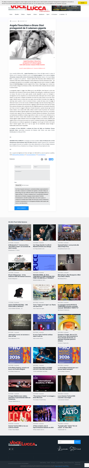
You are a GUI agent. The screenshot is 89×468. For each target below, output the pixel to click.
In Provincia (54, 14)
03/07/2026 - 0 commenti (63, 365)
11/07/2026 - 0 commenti (13, 302)
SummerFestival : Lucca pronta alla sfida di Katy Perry (68, 246)
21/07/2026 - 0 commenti (13, 242)
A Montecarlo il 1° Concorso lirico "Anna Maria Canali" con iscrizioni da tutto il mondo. (19, 246)
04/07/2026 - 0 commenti (13, 365)
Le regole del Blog (59, 462)
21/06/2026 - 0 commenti (63, 423)
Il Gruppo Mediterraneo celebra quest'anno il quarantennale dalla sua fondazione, (19, 397)
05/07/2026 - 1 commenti (13, 332)
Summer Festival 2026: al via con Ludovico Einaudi (18, 426)
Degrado (29, 14)
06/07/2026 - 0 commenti (38, 302)
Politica (23, 14)
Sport (48, 14)
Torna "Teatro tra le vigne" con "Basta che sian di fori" (44, 305)
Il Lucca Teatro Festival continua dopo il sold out (43, 335)
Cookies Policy (77, 464)
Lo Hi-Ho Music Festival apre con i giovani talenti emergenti (68, 368)
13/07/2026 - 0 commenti (63, 272)
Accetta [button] (82, 2)
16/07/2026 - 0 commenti (13, 272)
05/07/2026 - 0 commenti (38, 332)
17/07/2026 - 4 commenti (63, 242)
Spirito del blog (43, 462)
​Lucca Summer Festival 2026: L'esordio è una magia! (66, 397)
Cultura (35, 14)
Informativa (53, 462)
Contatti (48, 462)
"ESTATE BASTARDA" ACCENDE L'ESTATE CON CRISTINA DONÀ (42, 368)
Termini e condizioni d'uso (69, 462)
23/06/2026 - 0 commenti (13, 423)
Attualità (17, 14)
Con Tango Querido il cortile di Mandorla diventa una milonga (42, 246)
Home (11, 14)
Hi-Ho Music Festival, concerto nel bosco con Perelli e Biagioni (18, 368)
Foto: (15, 182)
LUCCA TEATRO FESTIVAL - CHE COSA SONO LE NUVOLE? (18, 305)
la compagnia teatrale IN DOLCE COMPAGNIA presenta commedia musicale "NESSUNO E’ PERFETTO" (68, 306)
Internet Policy (77, 462)
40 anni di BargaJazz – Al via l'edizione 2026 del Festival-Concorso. (19, 275)
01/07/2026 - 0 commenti (38, 393)
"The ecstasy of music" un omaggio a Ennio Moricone (44, 397)
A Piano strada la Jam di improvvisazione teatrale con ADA (43, 426)
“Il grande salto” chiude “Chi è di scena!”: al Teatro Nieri (67, 426)
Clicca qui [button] (64, 3)
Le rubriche (62, 14)
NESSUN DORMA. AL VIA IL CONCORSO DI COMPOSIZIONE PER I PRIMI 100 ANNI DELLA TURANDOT (44, 276)
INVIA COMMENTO (21, 208)
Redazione (12, 159)
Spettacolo (41, 14)
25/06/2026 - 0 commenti (63, 393)
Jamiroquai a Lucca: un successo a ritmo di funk (18, 335)
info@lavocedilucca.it (59, 466)
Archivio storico (66, 466)
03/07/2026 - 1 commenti (38, 365)
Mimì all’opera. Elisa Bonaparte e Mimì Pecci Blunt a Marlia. (69, 275)
